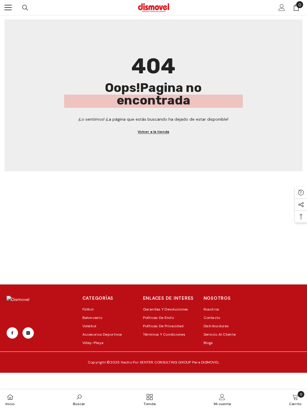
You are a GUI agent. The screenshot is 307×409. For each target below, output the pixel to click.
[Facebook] (12, 333)
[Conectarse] (282, 7)
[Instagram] (28, 333)
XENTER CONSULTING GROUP (166, 362)
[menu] (8, 7)
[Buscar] (25, 7)
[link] (79, 399)
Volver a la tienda (153, 131)
